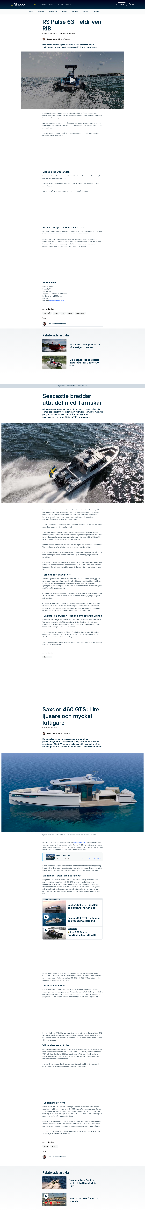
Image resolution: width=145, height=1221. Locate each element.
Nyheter (68, 4)
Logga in (121, 4)
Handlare (96, 11)
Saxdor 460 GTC (79, 843)
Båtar (36, 4)
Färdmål (43, 4)
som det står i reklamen (55, 234)
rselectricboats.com (56, 301)
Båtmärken (75, 11)
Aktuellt (31, 11)
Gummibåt (47, 313)
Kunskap (52, 4)
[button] (72, 80)
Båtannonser (53, 11)
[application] (72, 80)
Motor (56, 313)
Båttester (64, 11)
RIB (63, 313)
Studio (70, 313)
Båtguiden (41, 11)
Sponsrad (47, 657)
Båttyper (85, 11)
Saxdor (54, 1146)
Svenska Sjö (80, 313)
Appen (60, 4)
